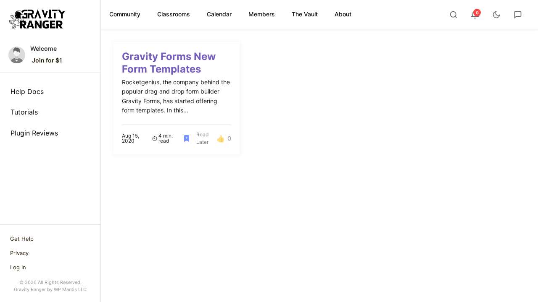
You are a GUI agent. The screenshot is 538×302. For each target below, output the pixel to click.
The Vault (305, 14)
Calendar (219, 14)
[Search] (453, 14)
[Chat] (517, 14)
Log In (18, 267)
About (343, 14)
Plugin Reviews (34, 133)
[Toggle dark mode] (496, 14)
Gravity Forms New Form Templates (169, 62)
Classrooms (173, 14)
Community (124, 14)
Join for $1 (47, 60)
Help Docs (27, 91)
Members (261, 14)
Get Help (22, 238)
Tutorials (24, 112)
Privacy (19, 253)
